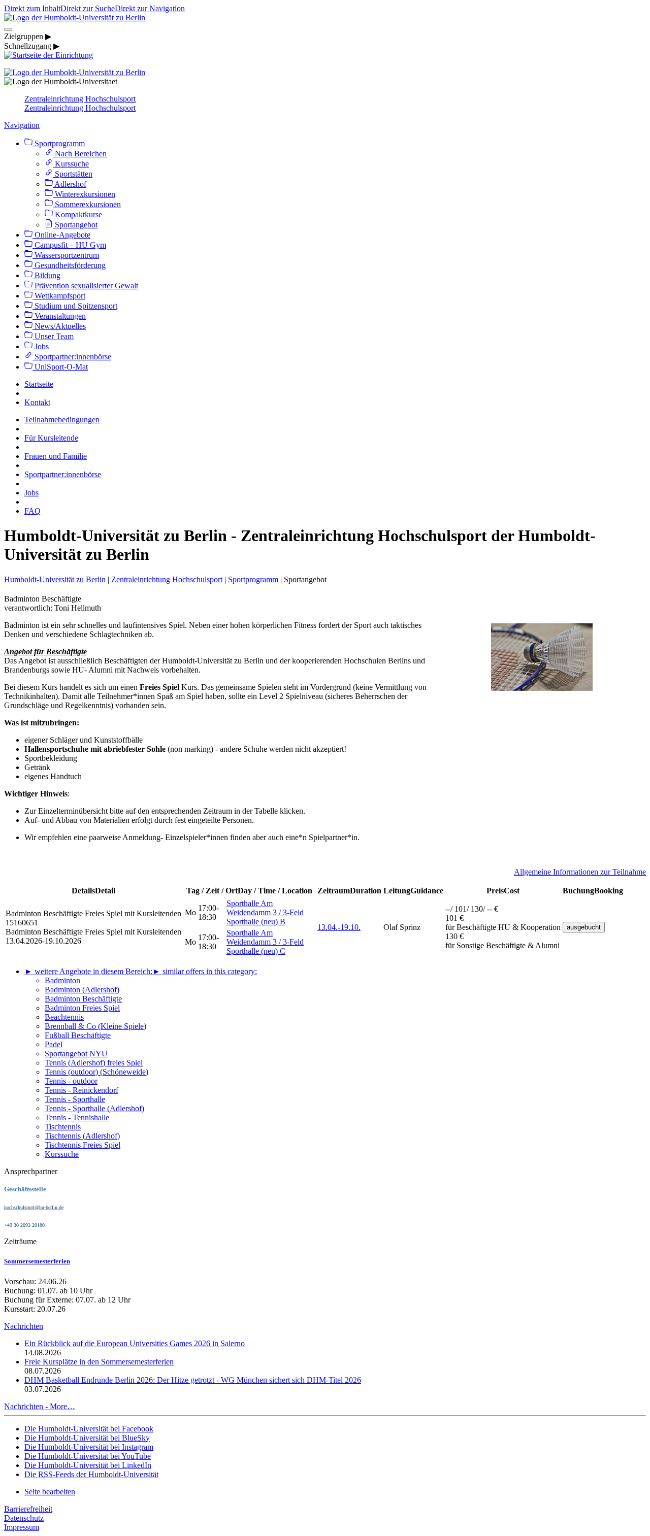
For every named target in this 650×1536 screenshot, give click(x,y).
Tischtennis (63, 1126)
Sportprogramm (58, 143)
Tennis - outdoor (71, 1081)
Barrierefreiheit (28, 1509)
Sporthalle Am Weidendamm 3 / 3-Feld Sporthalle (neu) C (265, 941)
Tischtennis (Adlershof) (82, 1135)
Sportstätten (72, 174)
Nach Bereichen (80, 153)
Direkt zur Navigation (150, 8)
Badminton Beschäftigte (83, 998)
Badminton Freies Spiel (82, 1008)
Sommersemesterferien (37, 1261)
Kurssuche (71, 163)
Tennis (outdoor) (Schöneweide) (96, 1071)
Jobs (40, 346)
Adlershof (69, 184)
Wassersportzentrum (65, 255)
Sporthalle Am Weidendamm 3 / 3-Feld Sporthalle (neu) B (265, 912)
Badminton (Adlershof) (82, 989)
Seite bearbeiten (49, 1491)
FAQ (32, 511)
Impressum (21, 1527)
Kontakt (37, 402)
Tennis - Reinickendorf (81, 1090)
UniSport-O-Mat (60, 366)
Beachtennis (64, 1017)
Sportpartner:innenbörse (71, 356)
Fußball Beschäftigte (78, 1035)
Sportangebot (75, 224)
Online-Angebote (61, 234)
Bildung (46, 275)
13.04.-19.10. (339, 927)
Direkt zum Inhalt (32, 8)
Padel (53, 1044)
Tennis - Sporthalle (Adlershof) (94, 1108)
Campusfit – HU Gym (69, 245)
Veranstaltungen (59, 316)
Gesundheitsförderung (69, 265)
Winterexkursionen (84, 194)
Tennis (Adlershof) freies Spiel (94, 1062)
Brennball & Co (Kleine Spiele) (95, 1026)
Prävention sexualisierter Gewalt (85, 285)
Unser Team (53, 336)
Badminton (62, 980)
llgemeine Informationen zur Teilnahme (583, 871)
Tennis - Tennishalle (77, 1117)
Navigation (22, 125)
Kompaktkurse (77, 214)
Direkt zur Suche (87, 8)
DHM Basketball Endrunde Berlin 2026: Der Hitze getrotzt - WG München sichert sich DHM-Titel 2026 (192, 1380)
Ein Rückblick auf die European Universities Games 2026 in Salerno (134, 1343)
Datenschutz (24, 1518)
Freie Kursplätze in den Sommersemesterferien (99, 1361)
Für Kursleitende (51, 437)
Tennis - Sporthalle (75, 1099)
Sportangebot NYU (76, 1053)
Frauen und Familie (55, 456)
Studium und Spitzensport (74, 306)
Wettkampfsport (58, 295)
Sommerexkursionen (87, 204)
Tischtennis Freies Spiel (82, 1145)
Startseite (38, 384)
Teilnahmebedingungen (62, 419)
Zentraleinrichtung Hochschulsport (80, 98)
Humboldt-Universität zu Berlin (55, 579)
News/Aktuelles (59, 326)
